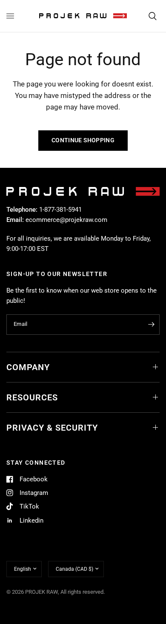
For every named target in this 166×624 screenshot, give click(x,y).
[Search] (153, 16)
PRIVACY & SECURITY (52, 428)
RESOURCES (32, 397)
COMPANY (28, 367)
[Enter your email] (151, 324)
